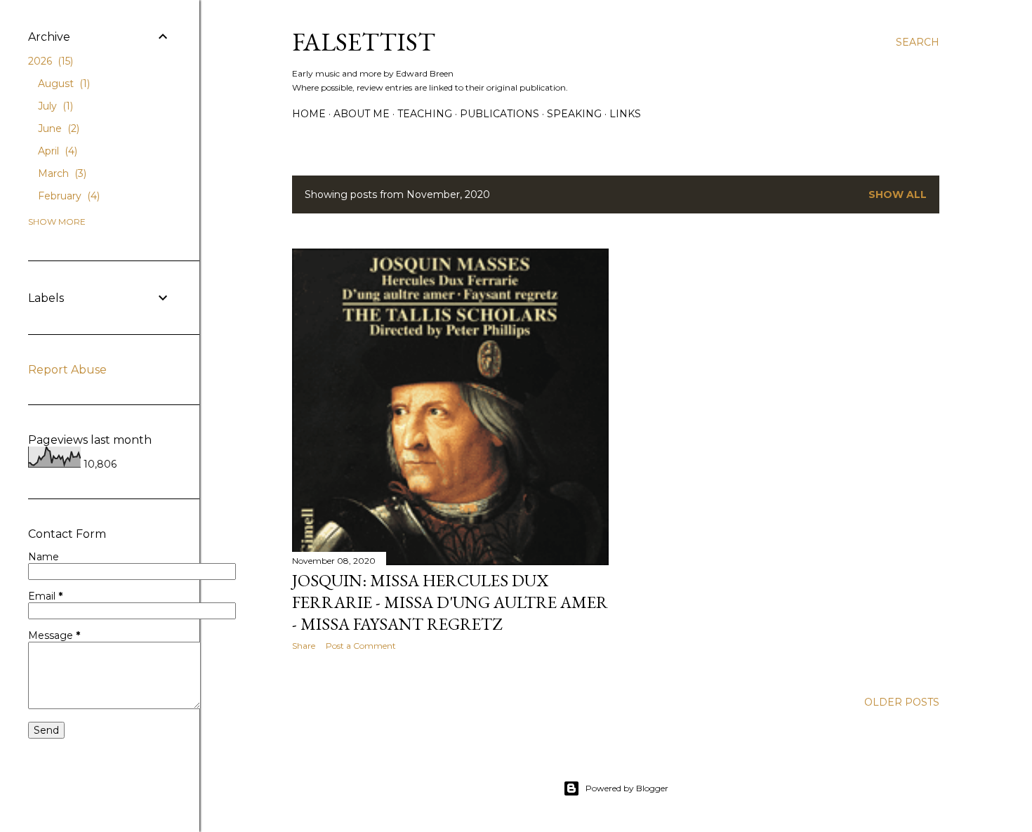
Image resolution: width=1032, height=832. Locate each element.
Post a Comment (361, 645)
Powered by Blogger (627, 788)
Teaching (424, 113)
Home (309, 113)
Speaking (574, 113)
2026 (49, 61)
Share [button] (303, 645)
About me (361, 113)
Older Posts (901, 702)
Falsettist (363, 41)
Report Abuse (67, 369)
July (54, 106)
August (62, 83)
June (57, 128)
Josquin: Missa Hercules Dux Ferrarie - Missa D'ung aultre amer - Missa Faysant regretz (450, 602)
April (56, 151)
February (67, 196)
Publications (499, 113)
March (61, 173)
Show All (897, 194)
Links (625, 113)
